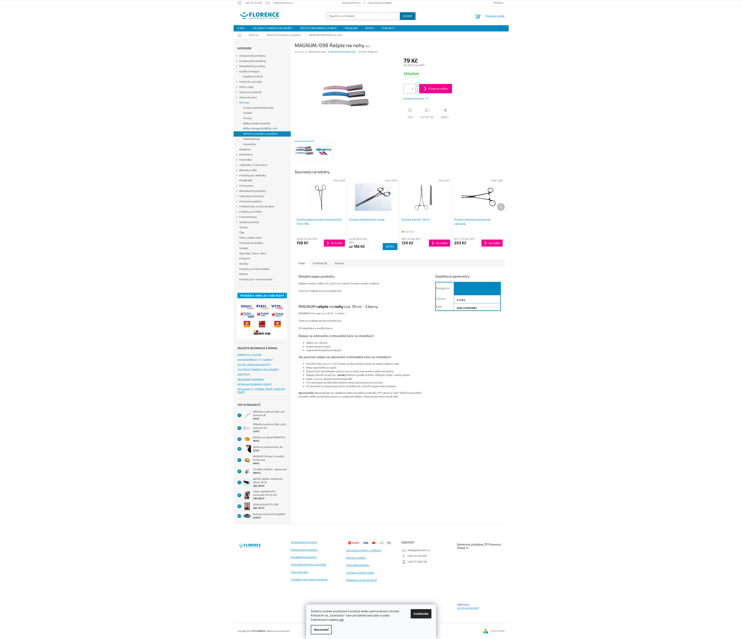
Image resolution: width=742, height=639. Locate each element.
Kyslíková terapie (249, 72)
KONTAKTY (243, 374)
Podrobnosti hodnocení (341, 52)
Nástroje (244, 103)
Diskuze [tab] (339, 263)
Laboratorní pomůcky (251, 196)
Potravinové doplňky (251, 243)
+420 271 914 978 (417, 556)
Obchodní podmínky (357, 565)
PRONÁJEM (245, 181)
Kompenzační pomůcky (252, 61)
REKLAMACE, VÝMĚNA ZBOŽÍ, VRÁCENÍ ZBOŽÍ (261, 391)
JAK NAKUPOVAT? (351, 3)
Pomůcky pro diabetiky (252, 176)
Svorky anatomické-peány (258, 108)
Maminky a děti (248, 170)
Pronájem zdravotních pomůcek (309, 580)
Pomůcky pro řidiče (250, 212)
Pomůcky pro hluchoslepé (254, 269)
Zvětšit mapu (463, 604)
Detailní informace (413, 99)
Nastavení (321, 630)
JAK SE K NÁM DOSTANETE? (254, 364)
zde (341, 620)
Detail (390, 246)
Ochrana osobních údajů (360, 573)
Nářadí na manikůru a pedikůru (260, 134)
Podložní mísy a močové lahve (256, 207)
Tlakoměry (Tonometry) (253, 165)
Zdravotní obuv (248, 98)
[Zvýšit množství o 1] (417, 86)
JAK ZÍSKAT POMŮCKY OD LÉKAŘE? (258, 369)
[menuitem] (241, 28)
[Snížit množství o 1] (417, 91)
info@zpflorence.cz (418, 550)
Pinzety (247, 118)
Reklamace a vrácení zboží (361, 580)
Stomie (243, 227)
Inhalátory (245, 150)
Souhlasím (421, 614)
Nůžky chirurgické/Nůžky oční (260, 129)
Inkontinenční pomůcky (252, 191)
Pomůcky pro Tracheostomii (255, 279)
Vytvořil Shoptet (497, 630)
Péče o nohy (246, 87)
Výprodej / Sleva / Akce (252, 253)
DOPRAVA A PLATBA (249, 354)
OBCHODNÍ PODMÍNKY (380, 3)
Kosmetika (249, 144)
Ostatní (247, 113)
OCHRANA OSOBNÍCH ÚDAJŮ (254, 384)
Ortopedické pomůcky (252, 56)
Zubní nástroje (251, 139)
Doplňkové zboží (253, 77)
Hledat (407, 16)
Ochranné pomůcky (250, 201)
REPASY (243, 274)
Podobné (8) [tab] (320, 263)
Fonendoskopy (248, 217)
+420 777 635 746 (417, 562)
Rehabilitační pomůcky (252, 66)
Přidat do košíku (438, 88)
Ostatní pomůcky (249, 222)
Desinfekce (246, 155)
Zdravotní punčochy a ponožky (308, 565)
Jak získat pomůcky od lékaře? (364, 550)
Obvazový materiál (250, 92)
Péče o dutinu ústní (250, 238)
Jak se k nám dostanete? (468, 608)
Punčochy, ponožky (250, 82)
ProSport (244, 259)
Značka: (368, 52)
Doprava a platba (356, 558)
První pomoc (246, 186)
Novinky (243, 264)
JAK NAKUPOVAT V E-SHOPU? (255, 359)
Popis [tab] (302, 263)
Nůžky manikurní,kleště (256, 124)
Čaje (241, 233)
